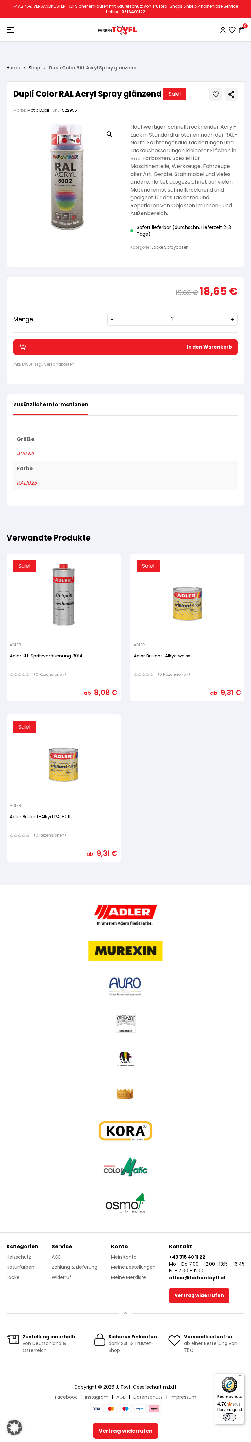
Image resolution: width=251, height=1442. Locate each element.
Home (13, 68)
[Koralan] (125, 1131)
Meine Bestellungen (133, 1267)
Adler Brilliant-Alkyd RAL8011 (40, 816)
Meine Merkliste (128, 1277)
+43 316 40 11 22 (187, 1257)
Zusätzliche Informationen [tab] (50, 404)
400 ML (26, 453)
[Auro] (125, 987)
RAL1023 (27, 483)
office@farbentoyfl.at (197, 1277)
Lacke (13, 1277)
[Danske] (125, 1095)
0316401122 (133, 12)
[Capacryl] (125, 1059)
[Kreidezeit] (126, 1023)
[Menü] (240, 1377)
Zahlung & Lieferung (74, 1267)
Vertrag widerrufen (199, 1295)
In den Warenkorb (209, 347)
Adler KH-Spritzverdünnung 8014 (46, 656)
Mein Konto (124, 1257)
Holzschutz (19, 1257)
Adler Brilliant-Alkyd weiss (162, 656)
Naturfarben (20, 1267)
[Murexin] (125, 951)
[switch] (229, 1417)
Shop (34, 68)
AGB (56, 1257)
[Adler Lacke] (125, 915)
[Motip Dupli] (125, 1167)
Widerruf (61, 1277)
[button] (109, 134)
